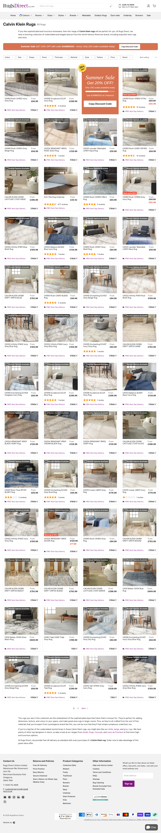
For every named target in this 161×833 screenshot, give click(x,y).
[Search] (111, 6)
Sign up (128, 783)
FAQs (95, 776)
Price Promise (39, 769)
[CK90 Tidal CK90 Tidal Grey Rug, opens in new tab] (61, 621)
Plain (65, 779)
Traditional (67, 776)
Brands (66, 786)
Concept (98, 732)
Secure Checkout (40, 776)
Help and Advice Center (103, 765)
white (110, 729)
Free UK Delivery (40, 765)
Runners (66, 783)
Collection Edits (69, 765)
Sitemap (96, 779)
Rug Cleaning (98, 783)
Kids (65, 800)
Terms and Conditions (102, 772)
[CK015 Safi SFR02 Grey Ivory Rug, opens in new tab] (100, 669)
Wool (65, 789)
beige (116, 729)
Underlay (66, 793)
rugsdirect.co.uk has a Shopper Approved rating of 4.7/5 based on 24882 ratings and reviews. (121, 820)
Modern (66, 769)
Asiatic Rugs (88, 732)
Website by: (7, 822)
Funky (65, 772)
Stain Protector (69, 796)
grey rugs (128, 729)
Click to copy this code (80, 46)
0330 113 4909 (11, 785)
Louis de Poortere (115, 732)
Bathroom (67, 803)
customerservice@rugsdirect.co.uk (15, 790)
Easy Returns (38, 772)
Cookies (96, 769)
